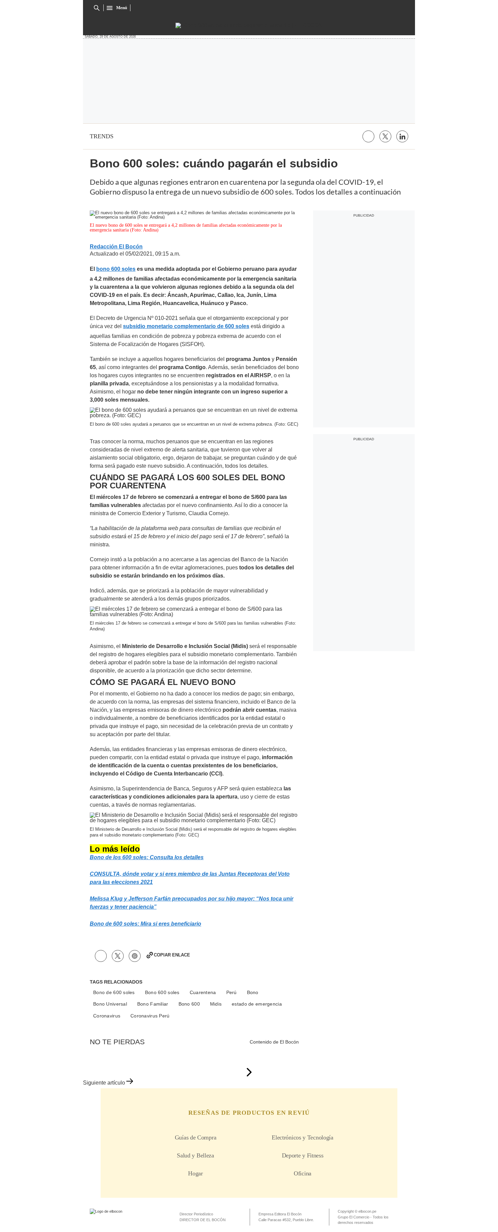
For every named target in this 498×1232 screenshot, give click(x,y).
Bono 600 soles (162, 992)
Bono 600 (189, 1004)
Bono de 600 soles (114, 992)
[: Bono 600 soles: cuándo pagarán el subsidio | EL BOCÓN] (249, 25)
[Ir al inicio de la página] (249, 1073)
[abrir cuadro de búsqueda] (96, 8)
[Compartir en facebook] (368, 136)
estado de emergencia (257, 1004)
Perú (231, 992)
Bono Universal (110, 1004)
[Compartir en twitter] (385, 136)
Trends (101, 136)
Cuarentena (203, 992)
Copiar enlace (172, 954)
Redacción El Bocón (116, 246)
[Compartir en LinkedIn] (402, 136)
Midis (216, 1004)
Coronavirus (106, 1015)
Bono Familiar (152, 1004)
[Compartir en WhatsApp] (135, 956)
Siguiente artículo (104, 1083)
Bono (252, 992)
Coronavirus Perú (149, 1015)
